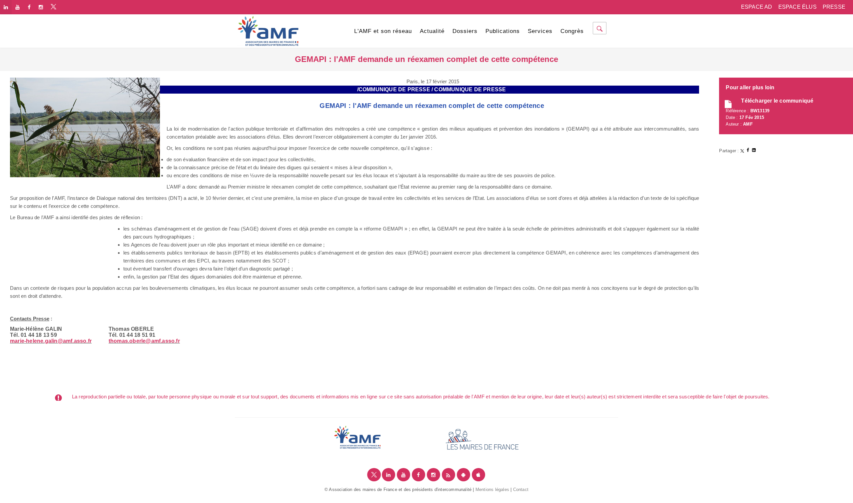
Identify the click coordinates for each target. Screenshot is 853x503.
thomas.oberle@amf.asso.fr (144, 341)
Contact (520, 489)
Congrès (572, 31)
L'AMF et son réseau (383, 31)
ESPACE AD (756, 7)
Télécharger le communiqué (777, 101)
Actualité (432, 31)
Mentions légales (492, 489)
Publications (502, 31)
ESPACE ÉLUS (797, 7)
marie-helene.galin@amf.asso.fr (51, 341)
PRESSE (834, 7)
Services (540, 31)
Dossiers (464, 31)
